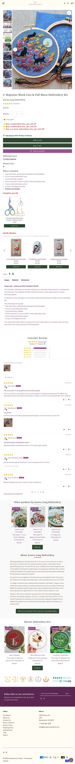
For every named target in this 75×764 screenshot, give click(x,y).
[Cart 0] (71, 3)
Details (6, 280)
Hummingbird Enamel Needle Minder (16, 260)
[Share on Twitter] (13, 274)
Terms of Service (8, 723)
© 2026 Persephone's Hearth (13, 758)
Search (5, 735)
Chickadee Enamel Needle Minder (37, 260)
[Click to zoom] (69, 13)
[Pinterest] (44, 699)
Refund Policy (8, 730)
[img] (8, 383)
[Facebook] (3, 752)
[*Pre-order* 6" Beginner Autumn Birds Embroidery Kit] (37, 517)
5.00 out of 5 (42, 342)
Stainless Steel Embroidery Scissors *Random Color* (14, 219)
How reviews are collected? (13, 494)
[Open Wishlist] (68, 3)
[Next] (69, 50)
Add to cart (14, 225)
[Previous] (15, 50)
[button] (8, 104)
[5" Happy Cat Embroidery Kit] (56, 517)
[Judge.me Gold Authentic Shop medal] (8, 679)
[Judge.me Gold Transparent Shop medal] (15, 679)
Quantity (6, 114)
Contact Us (7, 720)
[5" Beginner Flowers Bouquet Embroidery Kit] (37, 639)
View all (37, 547)
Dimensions (25, 280)
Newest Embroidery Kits (37, 621)
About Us (6, 718)
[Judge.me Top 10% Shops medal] (46, 679)
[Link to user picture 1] (8, 422)
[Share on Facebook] (9, 274)
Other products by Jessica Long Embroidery (37, 502)
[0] (71, 3)
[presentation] (4, 251)
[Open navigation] (14, 3)
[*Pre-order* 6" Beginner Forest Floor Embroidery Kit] (14, 639)
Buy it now (37, 146)
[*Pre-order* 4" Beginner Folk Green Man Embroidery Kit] (60, 639)
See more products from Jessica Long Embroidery (37, 611)
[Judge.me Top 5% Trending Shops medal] (38, 679)
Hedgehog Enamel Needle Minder (58, 260)
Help (4, 732)
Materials (15, 280)
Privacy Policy (8, 725)
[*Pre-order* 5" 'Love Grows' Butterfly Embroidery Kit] (19, 517)
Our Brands (7, 715)
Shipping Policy (8, 728)
